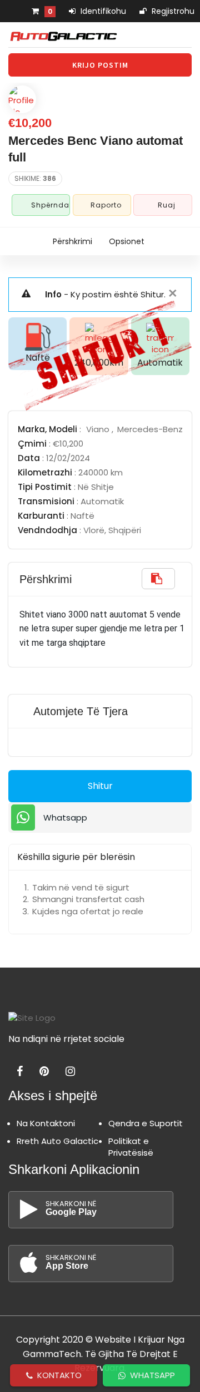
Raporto (106, 205)
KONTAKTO (57, 1375)
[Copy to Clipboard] (158, 578)
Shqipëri (124, 530)
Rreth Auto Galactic (57, 1141)
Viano (99, 429)
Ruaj (167, 205)
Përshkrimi (72, 241)
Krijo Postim (100, 65)
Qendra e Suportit (145, 1123)
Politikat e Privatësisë (130, 1146)
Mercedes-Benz (150, 429)
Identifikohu (102, 11)
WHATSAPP (150, 1375)
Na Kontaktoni (46, 1123)
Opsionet (126, 241)
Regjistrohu (171, 11)
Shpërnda (49, 205)
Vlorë (93, 530)
